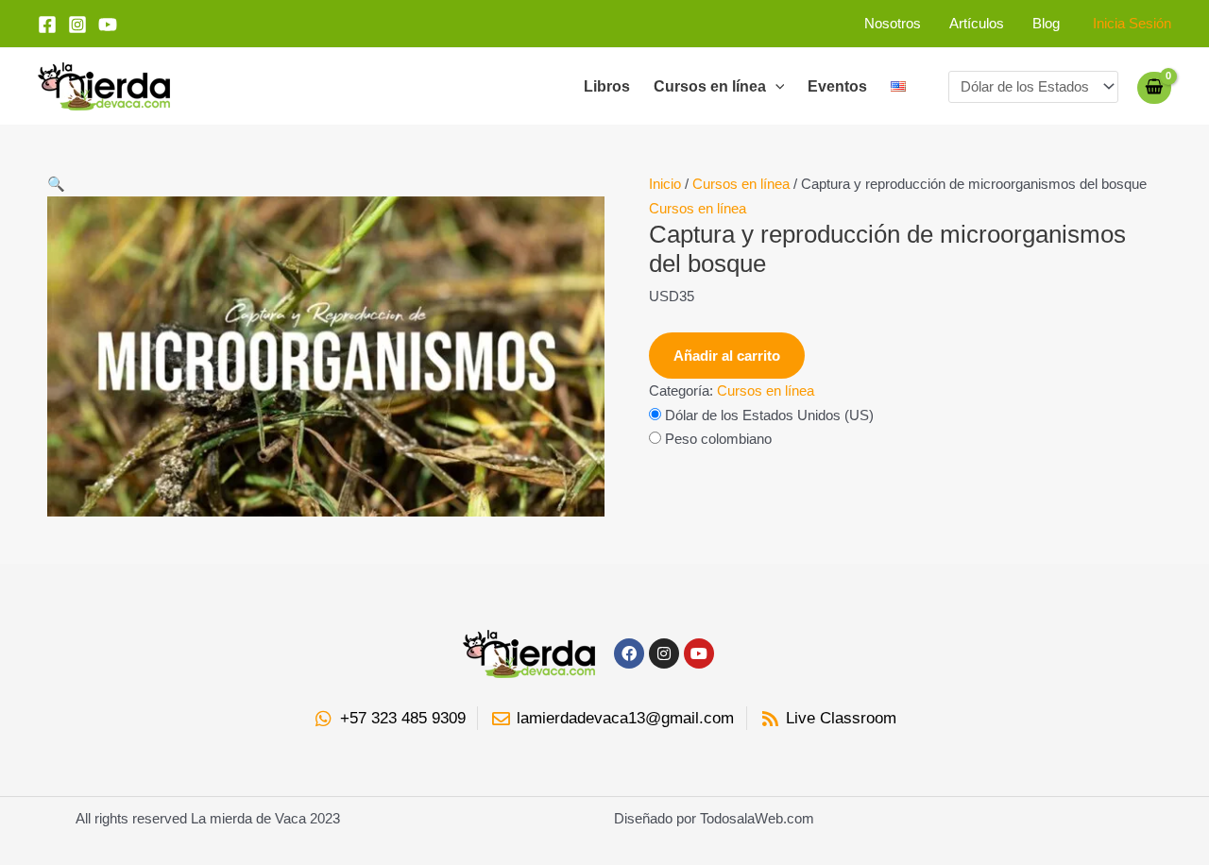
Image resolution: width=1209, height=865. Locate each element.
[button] (325, 184)
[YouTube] (107, 24)
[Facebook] (47, 24)
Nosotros (892, 23)
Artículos (976, 23)
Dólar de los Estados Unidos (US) (769, 415)
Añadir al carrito (726, 356)
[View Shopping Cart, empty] (1154, 87)
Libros (607, 86)
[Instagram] (77, 24)
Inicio (665, 184)
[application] (775, 87)
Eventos (837, 86)
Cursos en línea (710, 86)
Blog (1046, 23)
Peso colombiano (718, 439)
